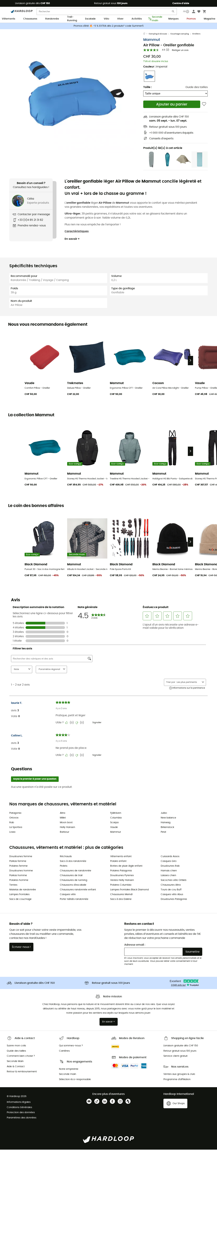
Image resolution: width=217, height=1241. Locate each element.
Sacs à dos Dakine (121, 899)
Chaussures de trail (71, 875)
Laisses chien (168, 875)
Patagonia (15, 813)
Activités (137, 19)
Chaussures (30, 19)
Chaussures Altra (171, 885)
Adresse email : (134, 944)
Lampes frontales (19, 894)
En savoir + (72, 239)
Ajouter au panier (171, 104)
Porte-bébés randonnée (74, 899)
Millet (63, 818)
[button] (76, 93)
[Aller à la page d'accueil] (146, 34)
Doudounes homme (21, 870)
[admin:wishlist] (204, 104)
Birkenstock (167, 827)
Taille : (147, 87)
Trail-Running (72, 19)
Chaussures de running (73, 880)
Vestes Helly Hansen (122, 880)
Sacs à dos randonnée (73, 861)
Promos (191, 19)
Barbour (64, 832)
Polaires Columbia (120, 885)
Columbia (116, 818)
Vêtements (8, 19)
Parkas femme (17, 861)
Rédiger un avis (180, 50)
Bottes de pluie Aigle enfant (126, 866)
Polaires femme (18, 866)
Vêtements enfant (121, 856)
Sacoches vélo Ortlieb (173, 880)
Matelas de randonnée (22, 889)
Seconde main (156, 19)
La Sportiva (15, 827)
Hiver (120, 19)
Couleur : (155, 66)
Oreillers (196, 34)
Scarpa (114, 822)
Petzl (163, 832)
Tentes (13, 885)
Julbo (164, 813)
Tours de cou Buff (171, 889)
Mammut (151, 40)
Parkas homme (18, 875)
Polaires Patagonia (121, 870)
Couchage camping (179, 34)
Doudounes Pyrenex (122, 875)
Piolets (63, 866)
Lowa (12, 832)
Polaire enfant (118, 861)
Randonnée (52, 19)
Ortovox (13, 818)
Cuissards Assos (170, 856)
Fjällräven (115, 813)
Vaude (114, 827)
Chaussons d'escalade (73, 885)
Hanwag (165, 822)
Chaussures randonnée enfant (78, 889)
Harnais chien (169, 870)
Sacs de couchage (20, 899)
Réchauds (66, 856)
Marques (173, 19)
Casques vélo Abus (172, 894)
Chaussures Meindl (121, 894)
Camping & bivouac (158, 34)
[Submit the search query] (173, 12)
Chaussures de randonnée (75, 870)
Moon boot (66, 822)
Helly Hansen (67, 827)
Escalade (90, 19)
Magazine (209, 19)
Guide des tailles (196, 87)
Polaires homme (18, 880)
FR (184, 11)
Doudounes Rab (170, 866)
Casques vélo (68, 894)
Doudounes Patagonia (174, 899)
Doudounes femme (20, 856)
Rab (11, 822)
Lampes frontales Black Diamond (129, 889)
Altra (62, 813)
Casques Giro (168, 861)
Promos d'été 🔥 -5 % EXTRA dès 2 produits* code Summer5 (109, 26)
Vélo (106, 19)
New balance (168, 818)
